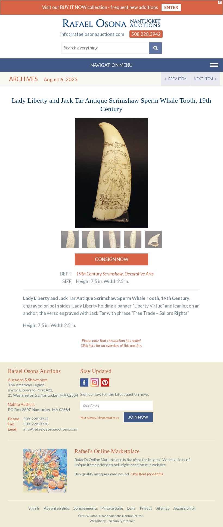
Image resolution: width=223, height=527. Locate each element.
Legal (131, 508)
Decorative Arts (139, 274)
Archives (23, 79)
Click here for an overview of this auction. (111, 345)
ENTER (171, 7)
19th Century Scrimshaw (99, 274)
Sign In (34, 508)
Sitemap (163, 508)
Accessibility (184, 508)
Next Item (203, 79)
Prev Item (177, 79)
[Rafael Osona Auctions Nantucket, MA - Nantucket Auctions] (111, 23)
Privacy (146, 508)
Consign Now (111, 259)
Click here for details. (147, 474)
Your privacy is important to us (99, 417)
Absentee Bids (56, 508)
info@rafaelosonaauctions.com (92, 34)
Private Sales (112, 508)
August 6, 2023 (61, 79)
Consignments (85, 508)
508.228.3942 (146, 34)
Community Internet (120, 521)
